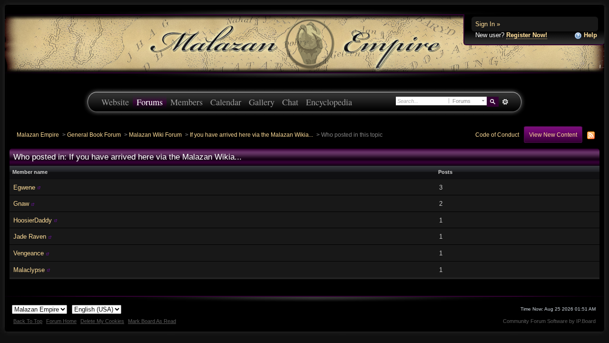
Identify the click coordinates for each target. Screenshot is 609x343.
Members (186, 102)
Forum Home (61, 321)
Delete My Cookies (102, 321)
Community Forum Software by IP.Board (549, 321)
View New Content (553, 134)
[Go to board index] (304, 43)
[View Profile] (39, 187)
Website (115, 102)
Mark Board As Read (152, 321)
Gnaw (21, 203)
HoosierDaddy (32, 220)
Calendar (225, 102)
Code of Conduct (497, 134)
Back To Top (27, 321)
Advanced (505, 102)
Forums (150, 102)
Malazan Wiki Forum (155, 134)
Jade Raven (29, 236)
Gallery (262, 102)
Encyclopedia (329, 102)
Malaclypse (29, 269)
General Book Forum (94, 134)
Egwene (24, 187)
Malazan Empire (38, 134)
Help (589, 35)
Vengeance (28, 253)
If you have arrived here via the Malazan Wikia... (251, 134)
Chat (290, 102)
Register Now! (526, 35)
